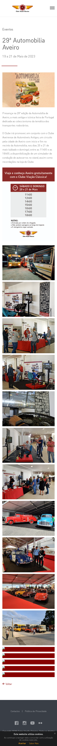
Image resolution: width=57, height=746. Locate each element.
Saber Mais (33, 743)
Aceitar (22, 743)
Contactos (15, 711)
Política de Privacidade (36, 711)
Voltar (8, 683)
